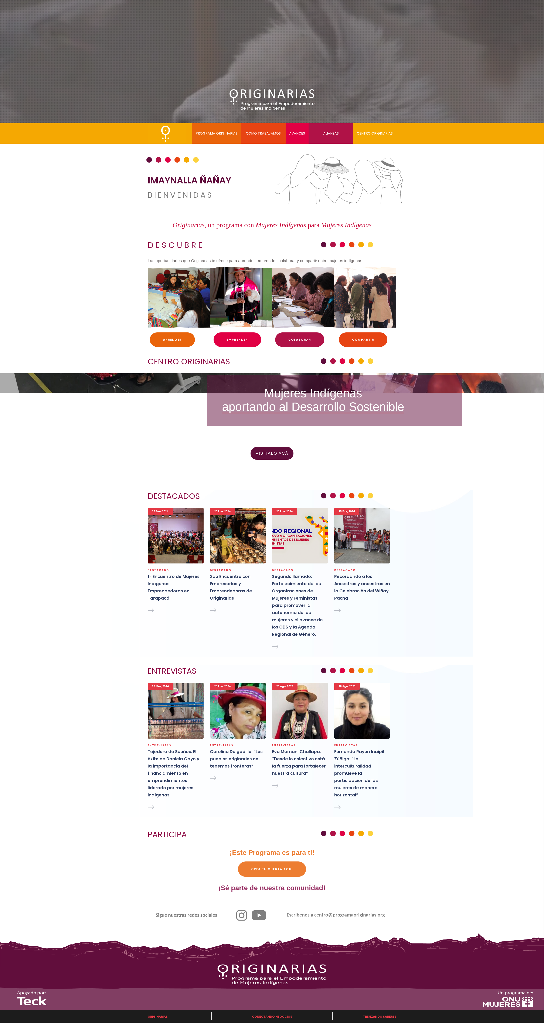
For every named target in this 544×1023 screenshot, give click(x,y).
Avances (297, 133)
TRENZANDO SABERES (379, 1016)
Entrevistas (159, 745)
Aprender (172, 340)
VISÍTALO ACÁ (272, 453)
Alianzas (331, 133)
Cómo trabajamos (263, 133)
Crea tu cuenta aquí (272, 869)
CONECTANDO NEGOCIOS (272, 1016)
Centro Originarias (375, 133)
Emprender (237, 340)
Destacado (158, 570)
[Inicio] (159, 131)
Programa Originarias (216, 133)
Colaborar (299, 340)
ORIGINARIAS (158, 1016)
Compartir (363, 340)
